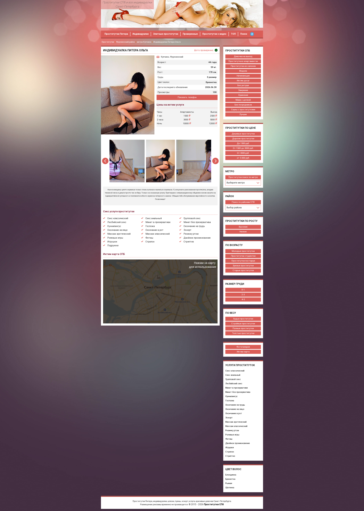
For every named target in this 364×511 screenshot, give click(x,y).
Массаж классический (157, 233)
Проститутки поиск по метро (243, 177)
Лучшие (243, 114)
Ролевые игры (115, 237)
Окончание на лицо (117, 230)
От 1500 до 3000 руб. (243, 148)
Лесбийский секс (116, 222)
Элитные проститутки (165, 34)
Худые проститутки (243, 318)
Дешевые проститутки (243, 133)
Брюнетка (230, 479)
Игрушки (112, 241)
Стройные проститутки (243, 323)
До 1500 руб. (243, 143)
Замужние (243, 90)
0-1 (243, 289)
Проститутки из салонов (243, 66)
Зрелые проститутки (243, 265)
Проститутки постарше (243, 260)
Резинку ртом (191, 233)
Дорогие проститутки (243, 138)
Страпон (149, 241)
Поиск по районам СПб (243, 202)
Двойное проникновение (197, 237)
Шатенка (229, 487)
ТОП (233, 34)
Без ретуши (243, 85)
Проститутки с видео (214, 34)
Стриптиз (189, 241)
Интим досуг (243, 80)
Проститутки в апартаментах (243, 61)
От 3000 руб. (243, 153)
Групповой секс (192, 218)
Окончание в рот (154, 230)
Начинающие (243, 75)
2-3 (243, 294)
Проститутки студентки (243, 256)
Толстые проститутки (243, 333)
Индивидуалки (141, 34)
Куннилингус (114, 226)
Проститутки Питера (116, 34)
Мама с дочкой (243, 100)
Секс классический (117, 218)
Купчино (165, 57)
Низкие (243, 231)
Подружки (112, 245)
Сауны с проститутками (243, 109)
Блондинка (230, 474)
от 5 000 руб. (243, 158)
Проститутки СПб (214, 504)
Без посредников (243, 104)
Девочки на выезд (243, 56)
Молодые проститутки (243, 251)
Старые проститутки (243, 270)
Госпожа (150, 226)
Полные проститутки (243, 328)
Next (215, 161)
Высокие (243, 227)
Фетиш (149, 237)
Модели (243, 71)
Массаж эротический (119, 233)
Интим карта (243, 351)
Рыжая (228, 483)
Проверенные (190, 34)
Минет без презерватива (197, 222)
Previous (105, 161)
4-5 (243, 299)
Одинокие (243, 95)
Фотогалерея (243, 347)
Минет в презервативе (157, 222)
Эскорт (187, 230)
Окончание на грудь (194, 226)
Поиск (243, 34)
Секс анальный (153, 218)
